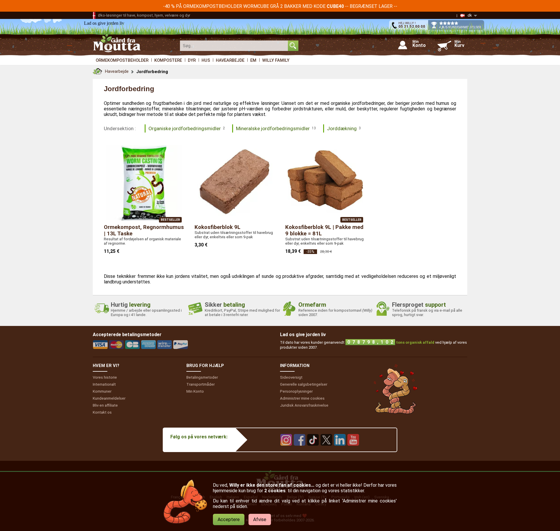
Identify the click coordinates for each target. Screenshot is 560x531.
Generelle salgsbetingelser (303, 384)
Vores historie (105, 377)
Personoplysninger (296, 391)
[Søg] (293, 45)
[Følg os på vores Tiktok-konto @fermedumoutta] (313, 450)
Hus (206, 60)
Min (195, 391)
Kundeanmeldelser (109, 398)
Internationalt (104, 384)
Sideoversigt (291, 377)
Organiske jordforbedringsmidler (186, 128)
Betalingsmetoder (202, 377)
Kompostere (168, 60)
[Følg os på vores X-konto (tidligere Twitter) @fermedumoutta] (326, 450)
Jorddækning (344, 128)
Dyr (192, 60)
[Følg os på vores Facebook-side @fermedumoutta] (299, 450)
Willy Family (275, 60)
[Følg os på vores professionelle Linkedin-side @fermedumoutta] (340, 450)
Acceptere (229, 519)
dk (470, 15)
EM (253, 60)
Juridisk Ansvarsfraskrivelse (304, 405)
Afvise (259, 519)
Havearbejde (230, 60)
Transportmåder (200, 384)
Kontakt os (102, 412)
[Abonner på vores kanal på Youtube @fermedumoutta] (353, 450)
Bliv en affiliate (105, 405)
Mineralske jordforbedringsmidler (276, 128)
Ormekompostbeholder (122, 60)
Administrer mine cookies (302, 398)
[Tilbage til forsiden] (97, 70)
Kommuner (102, 391)
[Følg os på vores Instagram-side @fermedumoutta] (286, 450)
